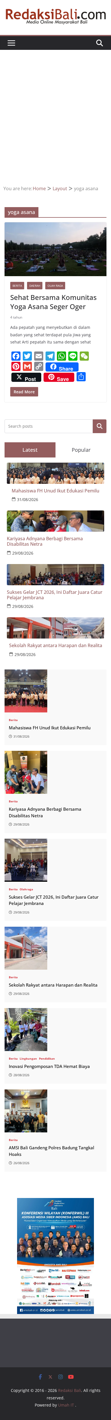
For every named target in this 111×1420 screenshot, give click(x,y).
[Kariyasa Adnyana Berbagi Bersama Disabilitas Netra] (55, 772)
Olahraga (26, 889)
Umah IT (66, 1405)
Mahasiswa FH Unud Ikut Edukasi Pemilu (55, 491)
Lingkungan (28, 1058)
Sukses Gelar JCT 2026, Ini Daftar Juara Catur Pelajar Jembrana (54, 595)
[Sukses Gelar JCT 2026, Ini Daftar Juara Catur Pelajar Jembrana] (55, 860)
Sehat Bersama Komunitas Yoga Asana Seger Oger (53, 301)
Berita (17, 286)
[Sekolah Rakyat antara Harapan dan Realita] (55, 948)
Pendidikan (47, 1058)
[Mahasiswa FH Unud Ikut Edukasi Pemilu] (55, 690)
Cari (100, 426)
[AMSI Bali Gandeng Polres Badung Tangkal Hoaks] (55, 1110)
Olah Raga (55, 286)
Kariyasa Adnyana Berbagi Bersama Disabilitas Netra (45, 541)
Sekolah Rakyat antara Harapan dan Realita (55, 645)
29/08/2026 (22, 553)
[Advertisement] (55, 126)
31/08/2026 (27, 499)
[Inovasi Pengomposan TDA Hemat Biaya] (55, 1029)
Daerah (34, 286)
